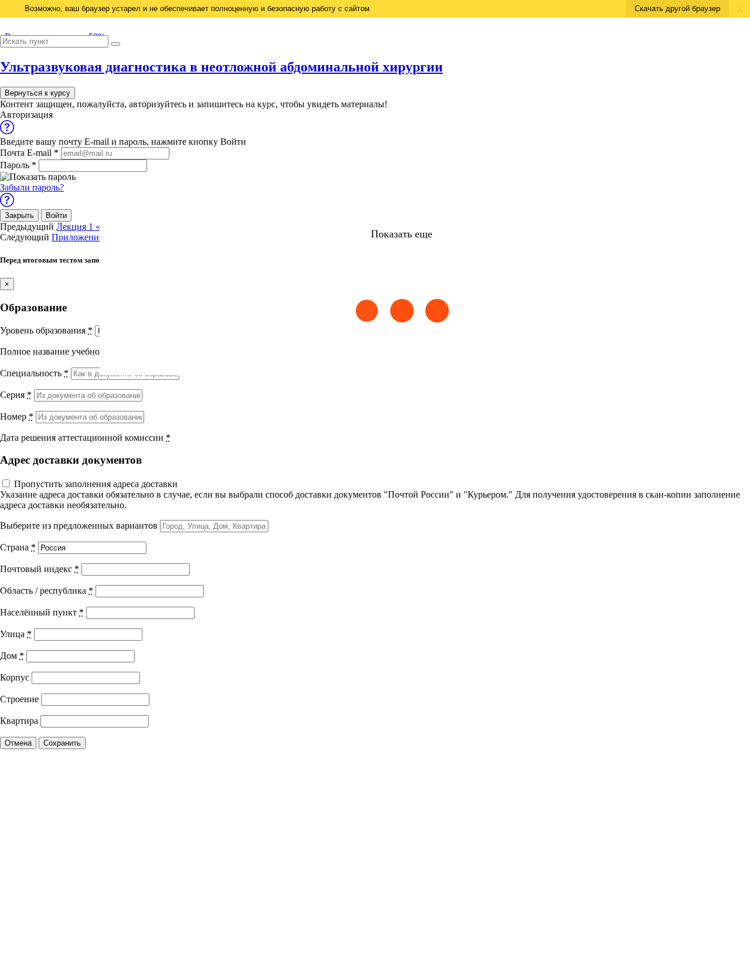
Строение (19, 699)
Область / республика (46, 591)
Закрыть (19, 215)
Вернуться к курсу (37, 93)
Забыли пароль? (32, 187)
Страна (18, 547)
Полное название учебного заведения (79, 351)
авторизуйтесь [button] (157, 104)
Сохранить (62, 743)
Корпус (14, 677)
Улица (16, 634)
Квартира (19, 721)
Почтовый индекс (39, 569)
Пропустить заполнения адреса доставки (96, 484)
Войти (56, 215)
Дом (12, 656)
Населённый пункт (42, 612)
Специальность (34, 373)
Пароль (18, 165)
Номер (16, 416)
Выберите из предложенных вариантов (79, 525)
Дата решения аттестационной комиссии (85, 438)
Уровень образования (46, 330)
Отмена (18, 743)
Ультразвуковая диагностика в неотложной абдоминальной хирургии (221, 66)
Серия (16, 395)
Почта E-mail (29, 153)
